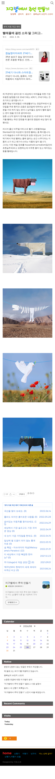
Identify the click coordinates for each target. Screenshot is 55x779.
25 (21, 647)
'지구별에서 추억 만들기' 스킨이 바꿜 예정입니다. (24, 692)
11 (21, 640)
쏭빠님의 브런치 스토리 (43, 14)
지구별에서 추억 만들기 (18, 582)
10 (14, 640)
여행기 (25, 754)
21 (41, 644)
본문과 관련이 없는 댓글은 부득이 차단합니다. (23, 667)
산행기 (17, 754)
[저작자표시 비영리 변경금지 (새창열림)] (30, 493)
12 (27, 640)
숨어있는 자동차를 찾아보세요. (19, 521)
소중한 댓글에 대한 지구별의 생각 (18, 679)
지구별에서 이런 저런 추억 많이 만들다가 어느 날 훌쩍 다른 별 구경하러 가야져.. (21, 594)
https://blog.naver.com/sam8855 (19, 49)
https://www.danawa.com (16, 68)
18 (21, 644)
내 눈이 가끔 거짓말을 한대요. (18, 535)
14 (41, 640)
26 (27, 647)
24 (14, 647)
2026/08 (27, 626)
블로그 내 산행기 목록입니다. (16, 688)
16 (7, 644)
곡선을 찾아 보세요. (13, 511)
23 (7, 647)
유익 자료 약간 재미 (12, 505)
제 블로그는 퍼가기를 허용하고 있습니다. (21, 671)
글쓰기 (28, 14)
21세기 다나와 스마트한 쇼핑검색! (18, 72)
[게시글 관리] (13, 494)
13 (34, 640)
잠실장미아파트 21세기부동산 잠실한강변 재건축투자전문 (19, 53)
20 (34, 644)
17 (14, 644)
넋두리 (33, 754)
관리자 (21, 14)
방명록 (13, 14)
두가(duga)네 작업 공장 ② (17, 562)
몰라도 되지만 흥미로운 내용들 (19, 516)
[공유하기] (10, 494)
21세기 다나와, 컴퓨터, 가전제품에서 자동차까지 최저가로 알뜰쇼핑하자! (18, 77)
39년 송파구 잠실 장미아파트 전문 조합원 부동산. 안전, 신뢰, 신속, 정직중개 (19, 58)
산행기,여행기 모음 (13, 757)
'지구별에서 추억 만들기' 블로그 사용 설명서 (22, 684)
